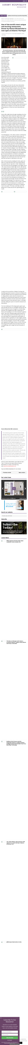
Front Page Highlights (16, 33)
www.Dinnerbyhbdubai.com (10, 466)
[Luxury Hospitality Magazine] (14, 8)
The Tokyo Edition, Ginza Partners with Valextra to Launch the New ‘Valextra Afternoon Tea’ (16, 843)
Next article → (22, 472)
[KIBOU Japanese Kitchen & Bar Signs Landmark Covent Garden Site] (3, 637)
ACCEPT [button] (19, 1042)
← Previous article (6, 472)
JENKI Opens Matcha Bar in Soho (14, 942)
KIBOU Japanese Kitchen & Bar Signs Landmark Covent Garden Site (15, 541)
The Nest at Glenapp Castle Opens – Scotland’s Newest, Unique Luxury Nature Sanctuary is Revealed (16, 642)
